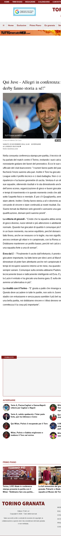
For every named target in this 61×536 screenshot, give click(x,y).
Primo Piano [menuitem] (35, 25)
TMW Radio (17, 2)
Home (6, 2)
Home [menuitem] (11, 25)
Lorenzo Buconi (12, 146)
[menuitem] (3, 25)
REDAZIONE (30, 2)
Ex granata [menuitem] (50, 25)
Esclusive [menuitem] (21, 25)
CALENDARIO (44, 2)
